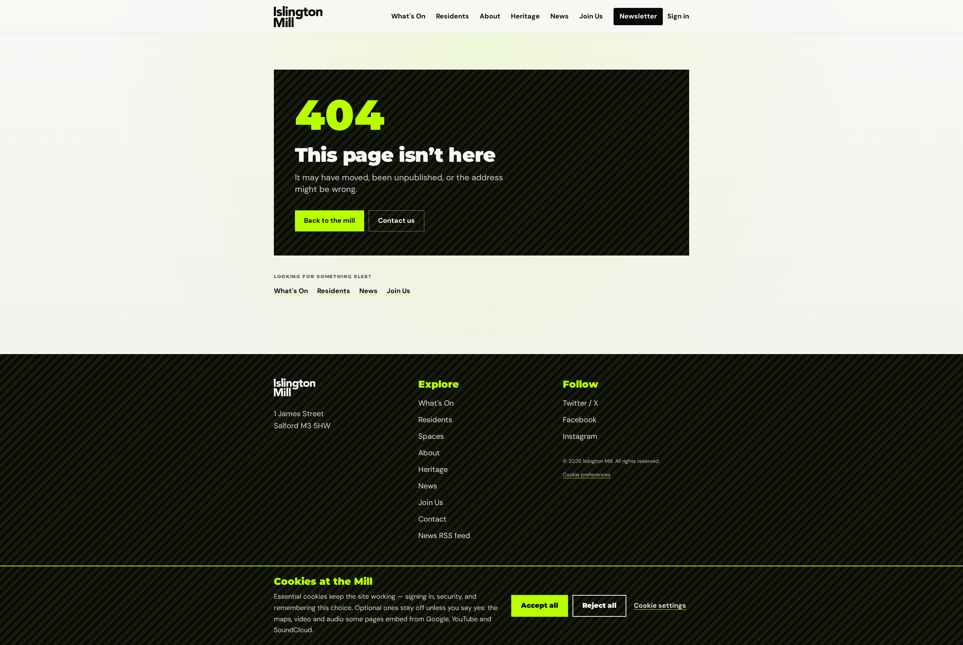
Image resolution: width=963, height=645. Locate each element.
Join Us (591, 16)
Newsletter (638, 16)
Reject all (599, 605)
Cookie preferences (587, 474)
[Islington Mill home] (298, 16)
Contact (432, 519)
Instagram (580, 436)
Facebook (580, 419)
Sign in (678, 16)
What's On (408, 16)
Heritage (525, 16)
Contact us (396, 220)
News (559, 16)
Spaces (431, 436)
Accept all (539, 605)
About (490, 16)
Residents (452, 16)
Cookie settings (660, 605)
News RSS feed (444, 535)
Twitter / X (580, 403)
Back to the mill (329, 220)
